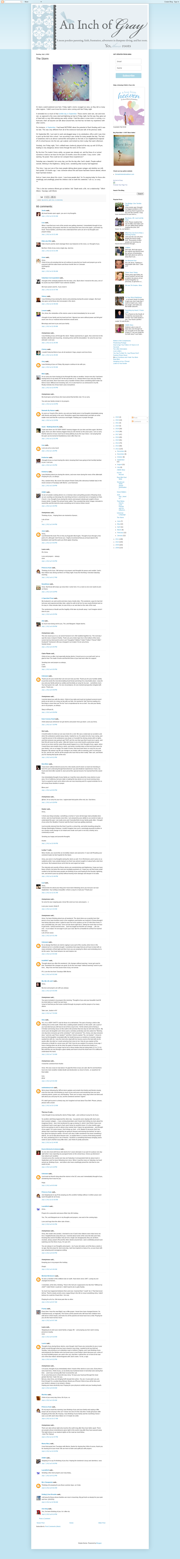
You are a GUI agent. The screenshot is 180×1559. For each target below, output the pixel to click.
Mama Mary (46, 1443)
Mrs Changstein (47, 1482)
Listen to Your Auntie (120, 363)
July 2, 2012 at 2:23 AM (49, 909)
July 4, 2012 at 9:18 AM (49, 1337)
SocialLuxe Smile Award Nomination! (121, 485)
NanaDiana (45, 584)
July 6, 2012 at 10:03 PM (50, 1451)
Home (71, 1523)
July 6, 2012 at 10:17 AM (50, 1418)
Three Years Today (131, 272)
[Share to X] (50, 197)
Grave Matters (121, 492)
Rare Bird (116, 359)
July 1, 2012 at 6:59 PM (49, 690)
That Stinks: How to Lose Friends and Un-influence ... (121, 505)
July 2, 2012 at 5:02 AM (49, 974)
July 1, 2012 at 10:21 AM (50, 234)
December (121, 451)
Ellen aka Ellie (46, 241)
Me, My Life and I (47, 981)
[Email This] (45, 197)
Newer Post (40, 1523)
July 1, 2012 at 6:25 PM (49, 614)
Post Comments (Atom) (52, 1526)
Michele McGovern (48, 1276)
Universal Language (121, 514)
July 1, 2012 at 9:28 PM (49, 802)
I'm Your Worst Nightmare (133, 297)
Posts (135, 418)
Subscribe (129, 75)
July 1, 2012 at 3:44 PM (49, 524)
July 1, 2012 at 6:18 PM (49, 592)
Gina (43, 1020)
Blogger (99, 1543)
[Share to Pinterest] (55, 197)
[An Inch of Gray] (114, 183)
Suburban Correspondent (50, 278)
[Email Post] (41, 197)
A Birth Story (129, 325)
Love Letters (117, 351)
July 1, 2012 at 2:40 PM (49, 506)
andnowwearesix (47, 1087)
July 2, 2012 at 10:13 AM (50, 1105)
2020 (117, 426)
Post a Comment (44, 1518)
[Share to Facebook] (52, 197)
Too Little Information (120, 349)
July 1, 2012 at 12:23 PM (50, 404)
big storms (45, 200)
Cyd (43, 883)
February (120, 532)
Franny (44, 1309)
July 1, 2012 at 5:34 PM (49, 561)
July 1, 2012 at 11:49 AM (50, 355)
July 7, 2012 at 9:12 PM (49, 1476)
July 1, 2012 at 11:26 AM (50, 343)
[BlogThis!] (48, 197)
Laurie (44, 1343)
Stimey (44, 296)
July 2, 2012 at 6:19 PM (49, 1167)
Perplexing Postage (119, 343)
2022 (117, 420)
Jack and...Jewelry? (121, 496)
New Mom (45, 764)
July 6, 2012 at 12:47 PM (50, 1437)
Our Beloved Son (131, 260)
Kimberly (45, 472)
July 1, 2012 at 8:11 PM (49, 757)
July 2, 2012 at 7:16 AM (49, 1054)
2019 (117, 429)
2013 (117, 446)
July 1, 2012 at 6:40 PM (49, 647)
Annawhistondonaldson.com (124, 174)
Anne (43, 257)
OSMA (44, 492)
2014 (117, 443)
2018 (117, 431)
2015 (117, 440)
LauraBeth (45, 1206)
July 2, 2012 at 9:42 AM (49, 1081)
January (120, 535)
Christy (44, 349)
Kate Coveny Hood (48, 719)
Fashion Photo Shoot (120, 355)
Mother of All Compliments (122, 341)
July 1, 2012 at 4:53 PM (49, 543)
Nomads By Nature (48, 410)
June (119, 521)
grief (50, 200)
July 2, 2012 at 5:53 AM (49, 991)
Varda (44, 210)
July (118, 467)
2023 (117, 417)
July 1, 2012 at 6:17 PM (49, 577)
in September (50, 127)
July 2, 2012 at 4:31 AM (49, 936)
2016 (117, 437)
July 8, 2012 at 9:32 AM (49, 1488)
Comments (137, 421)
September (121, 460)
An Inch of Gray (118, 180)
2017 (117, 434)
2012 (117, 449)
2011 (117, 539)
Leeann (44, 310)
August (119, 464)
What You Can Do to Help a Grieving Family (134, 233)
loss (53, 200)
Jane (43, 531)
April (119, 527)
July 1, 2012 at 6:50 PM (49, 669)
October (120, 457)
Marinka (44, 1394)
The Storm (120, 517)
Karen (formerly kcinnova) (51, 1149)
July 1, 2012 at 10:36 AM (50, 271)
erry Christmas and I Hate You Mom (126, 357)
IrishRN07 (45, 960)
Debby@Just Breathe (49, 1494)
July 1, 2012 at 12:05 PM (50, 388)
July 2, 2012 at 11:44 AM (50, 1142)
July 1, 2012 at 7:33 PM (49, 724)
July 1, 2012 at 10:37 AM (50, 290)
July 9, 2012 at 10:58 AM (50, 1502)
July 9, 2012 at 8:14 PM (49, 1514)
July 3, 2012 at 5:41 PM (49, 1224)
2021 (117, 423)
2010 (117, 542)
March (119, 530)
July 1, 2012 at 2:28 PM (49, 485)
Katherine (45, 457)
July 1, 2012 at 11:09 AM (50, 326)
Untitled (127, 247)
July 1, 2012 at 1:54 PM (49, 465)
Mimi (43, 374)
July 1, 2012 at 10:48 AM (50, 304)
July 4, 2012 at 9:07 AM (49, 1320)
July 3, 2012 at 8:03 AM (49, 1185)
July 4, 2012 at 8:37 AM (49, 1302)
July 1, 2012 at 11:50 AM (50, 367)
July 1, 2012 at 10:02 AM (50, 216)
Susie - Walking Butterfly (50, 427)
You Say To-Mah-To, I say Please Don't (126, 353)
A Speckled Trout (48, 598)
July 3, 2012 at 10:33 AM (50, 1200)
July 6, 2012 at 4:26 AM (49, 1400)
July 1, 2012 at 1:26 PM (49, 451)
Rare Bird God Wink (121, 478)
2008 (117, 548)
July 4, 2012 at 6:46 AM (49, 1269)
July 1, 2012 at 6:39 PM (49, 626)
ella (43, 621)
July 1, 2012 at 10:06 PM (50, 843)
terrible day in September (68, 114)
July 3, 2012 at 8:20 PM (49, 1253)
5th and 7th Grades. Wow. (133, 285)
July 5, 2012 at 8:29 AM (49, 1388)
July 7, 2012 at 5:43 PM (49, 1463)
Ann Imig (45, 1509)
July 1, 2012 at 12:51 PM (50, 438)
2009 (117, 545)
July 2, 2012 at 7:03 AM (49, 1013)
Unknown (45, 676)
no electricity (59, 200)
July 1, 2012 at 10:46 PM (50, 876)
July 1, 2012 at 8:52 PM (49, 790)
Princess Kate (47, 568)
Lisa (43, 223)
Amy (43, 361)
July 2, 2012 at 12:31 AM (50, 893)
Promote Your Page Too (120, 185)
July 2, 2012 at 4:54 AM (49, 954)
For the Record (120, 473)
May (118, 524)
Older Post (101, 1523)
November (121, 454)
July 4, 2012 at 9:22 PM (49, 1359)
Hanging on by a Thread (121, 361)
